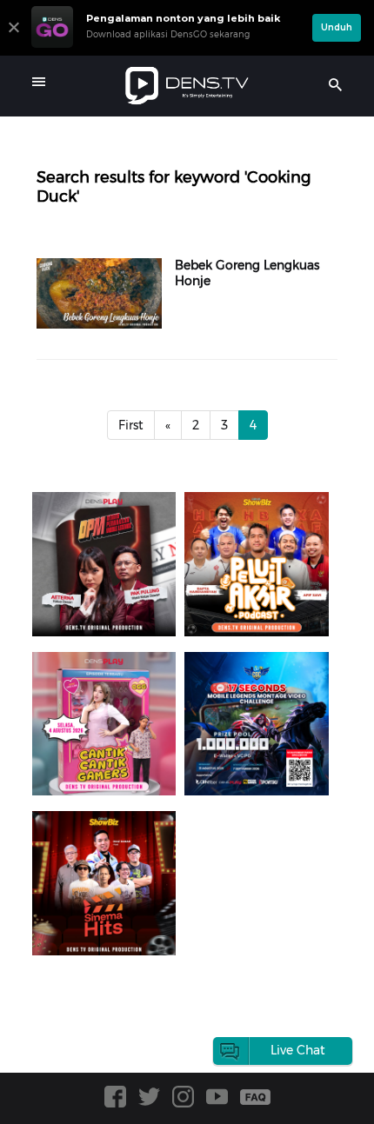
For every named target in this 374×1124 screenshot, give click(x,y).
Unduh (336, 27)
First (131, 425)
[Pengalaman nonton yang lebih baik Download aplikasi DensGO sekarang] (167, 48)
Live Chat (297, 1050)
